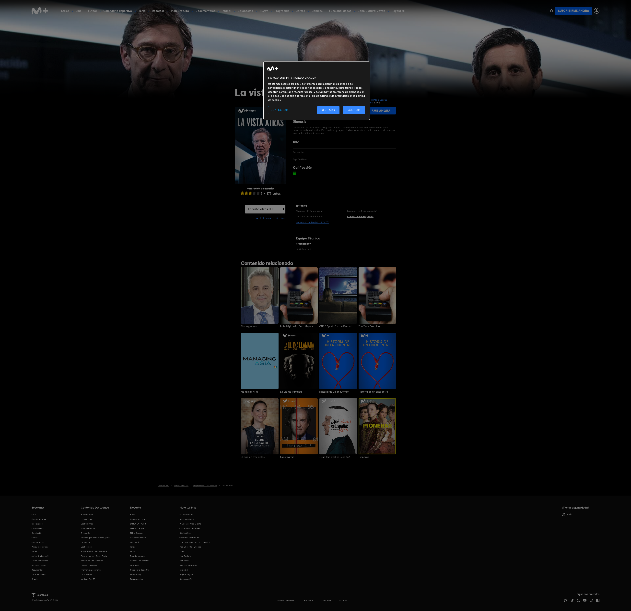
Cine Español (37, 524)
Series (65, 10)
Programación (136, 579)
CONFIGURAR (279, 109)
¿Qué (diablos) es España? (334, 457)
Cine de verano (38, 542)
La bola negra (87, 519)
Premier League (137, 528)
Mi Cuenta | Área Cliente (190, 524)
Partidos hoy (135, 574)
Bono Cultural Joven (371, 10)
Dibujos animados (89, 565)
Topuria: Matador (137, 556)
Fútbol (92, 10)
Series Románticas (40, 561)
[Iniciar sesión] (596, 11)
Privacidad (326, 600)
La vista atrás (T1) (261, 209)
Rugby (264, 10)
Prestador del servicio (285, 600)
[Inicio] (40, 10)
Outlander (85, 542)
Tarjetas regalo (186, 574)
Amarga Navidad (88, 528)
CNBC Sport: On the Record (335, 326)
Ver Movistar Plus (186, 514)
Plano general (249, 326)
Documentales (205, 10)
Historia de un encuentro (334, 391)
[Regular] (250, 193)
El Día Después (136, 533)
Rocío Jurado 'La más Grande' (94, 551)
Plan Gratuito (180, 10)
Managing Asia (249, 391)
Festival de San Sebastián (92, 561)
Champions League (138, 519)
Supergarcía (287, 457)
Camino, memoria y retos (360, 216)
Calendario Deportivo (139, 570)
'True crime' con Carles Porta (94, 556)
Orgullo (35, 579)
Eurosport (134, 565)
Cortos (300, 10)
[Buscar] (551, 10)
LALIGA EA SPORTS (138, 524)
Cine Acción (37, 533)
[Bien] (254, 193)
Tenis (142, 10)
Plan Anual (184, 561)
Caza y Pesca (86, 574)
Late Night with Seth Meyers (296, 326)
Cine (79, 10)
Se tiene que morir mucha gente (95, 537)
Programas (281, 10)
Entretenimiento (39, 574)
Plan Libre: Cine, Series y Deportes (194, 542)
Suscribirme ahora (573, 11)
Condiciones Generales (189, 528)
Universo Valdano (138, 537)
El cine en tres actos (253, 457)
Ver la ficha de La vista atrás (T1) (312, 222)
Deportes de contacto (140, 561)
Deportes (158, 10)
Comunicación (185, 579)
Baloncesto (245, 10)
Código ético (185, 533)
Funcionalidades (340, 10)
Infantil (226, 10)
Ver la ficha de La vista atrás (270, 218)
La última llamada (291, 391)
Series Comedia (39, 565)
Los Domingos (87, 524)
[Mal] (246, 193)
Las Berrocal (86, 547)
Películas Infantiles (40, 547)
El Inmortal (86, 533)
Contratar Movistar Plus (189, 537)
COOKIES (343, 600)
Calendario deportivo (117, 10)
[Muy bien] (258, 193)
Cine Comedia (38, 528)
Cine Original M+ (39, 519)
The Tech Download (370, 326)
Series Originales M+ (41, 556)
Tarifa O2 (183, 570)
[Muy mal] (242, 193)
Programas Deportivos (91, 570)
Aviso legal (308, 600)
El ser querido (87, 514)
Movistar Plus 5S (88, 579)
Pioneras (364, 457)
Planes (182, 551)
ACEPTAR (354, 109)
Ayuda (569, 514)
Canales (317, 10)
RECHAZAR (328, 109)
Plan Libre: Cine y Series (190, 547)
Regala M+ (399, 10)
